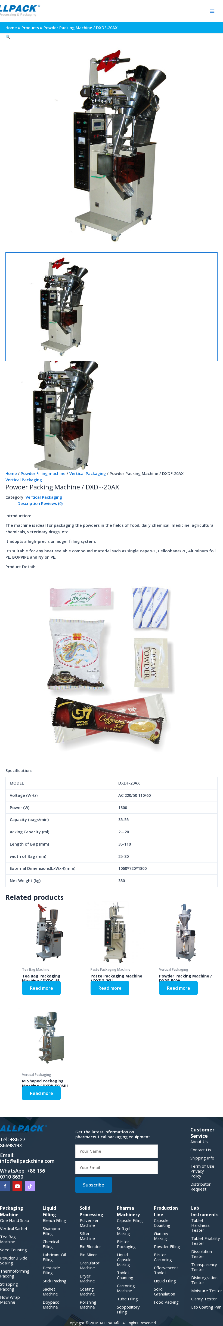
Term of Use (202, 1166)
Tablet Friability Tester (205, 1241)
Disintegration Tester (204, 1280)
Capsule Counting (162, 1223)
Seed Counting (13, 1249)
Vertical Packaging (87, 473)
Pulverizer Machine (89, 1223)
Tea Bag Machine (8, 1239)
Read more (41, 988)
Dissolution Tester (201, 1254)
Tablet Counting (125, 1275)
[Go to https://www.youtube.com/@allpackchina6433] (17, 1186)
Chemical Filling (51, 1244)
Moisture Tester (206, 1290)
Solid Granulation (164, 1291)
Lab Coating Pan (206, 1307)
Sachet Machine (50, 1291)
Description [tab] (28, 503)
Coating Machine (87, 1291)
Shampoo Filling (51, 1231)
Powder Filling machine (43, 473)
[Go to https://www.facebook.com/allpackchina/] (5, 1186)
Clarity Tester (204, 1298)
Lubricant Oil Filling (54, 1257)
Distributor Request (200, 1186)
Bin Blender (90, 1246)
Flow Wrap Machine (10, 1299)
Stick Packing (54, 1280)
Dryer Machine (87, 1278)
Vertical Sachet (13, 1228)
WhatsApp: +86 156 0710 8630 (22, 1173)
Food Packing (166, 1302)
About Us (199, 1141)
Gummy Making (161, 1236)
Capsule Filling (130, 1220)
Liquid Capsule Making (124, 1259)
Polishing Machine (88, 1304)
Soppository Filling (128, 1309)
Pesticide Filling (51, 1270)
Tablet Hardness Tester (200, 1225)
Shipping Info (202, 1158)
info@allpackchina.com (27, 1161)
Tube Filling (127, 1298)
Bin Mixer (88, 1254)
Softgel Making (123, 1231)
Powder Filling (167, 1246)
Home (11, 473)
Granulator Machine (90, 1265)
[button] (111, 37)
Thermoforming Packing (14, 1273)
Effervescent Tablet (166, 1270)
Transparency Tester (204, 1267)
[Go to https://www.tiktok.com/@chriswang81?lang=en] (30, 1186)
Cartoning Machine (126, 1288)
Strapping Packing (9, 1286)
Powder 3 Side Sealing (13, 1260)
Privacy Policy (197, 1173)
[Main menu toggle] (212, 10)
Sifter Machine (87, 1236)
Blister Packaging (126, 1244)
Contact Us (200, 1149)
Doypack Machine (51, 1304)
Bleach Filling (54, 1220)
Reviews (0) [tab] (52, 503)
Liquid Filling (165, 1280)
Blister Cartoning (163, 1257)
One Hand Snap (14, 1220)
